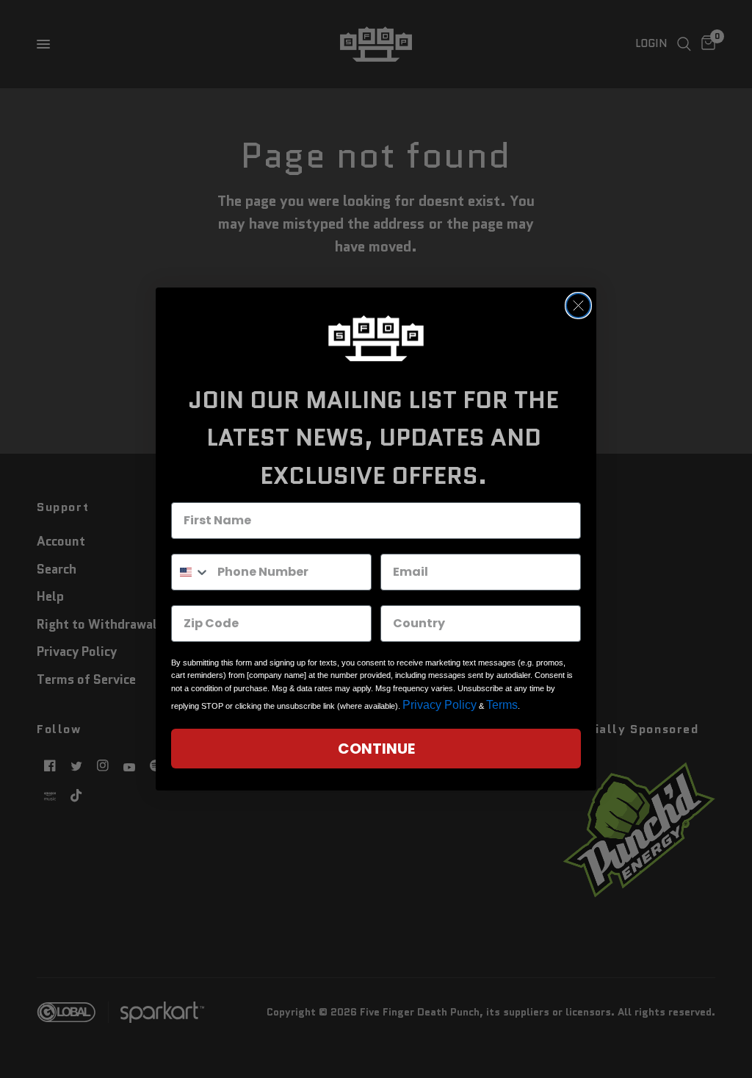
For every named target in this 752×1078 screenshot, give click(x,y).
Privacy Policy (439, 705)
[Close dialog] (578, 305)
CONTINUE (376, 748)
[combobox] (191, 572)
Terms (502, 705)
